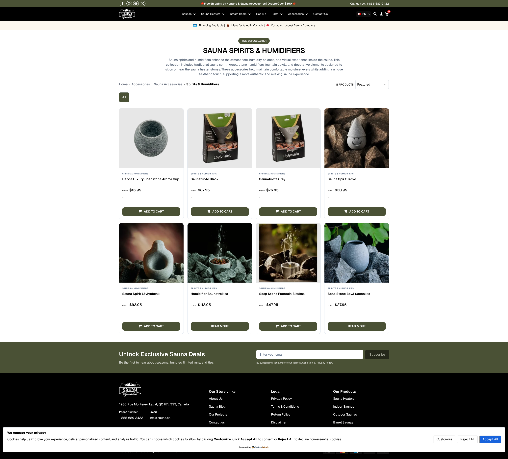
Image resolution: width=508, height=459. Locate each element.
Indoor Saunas (343, 406)
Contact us (217, 422)
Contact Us (320, 14)
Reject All (467, 439)
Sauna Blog (217, 406)
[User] (381, 14)
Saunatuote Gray (272, 179)
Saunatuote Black (204, 179)
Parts (275, 14)
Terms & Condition (303, 362)
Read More (220, 326)
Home (123, 84)
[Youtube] (136, 3)
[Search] (375, 14)
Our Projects (218, 414)
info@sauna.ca (159, 418)
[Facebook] (122, 3)
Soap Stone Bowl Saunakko (349, 294)
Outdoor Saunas (345, 414)
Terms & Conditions (285, 406)
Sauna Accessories (168, 84)
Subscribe (377, 354)
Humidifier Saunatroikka (209, 294)
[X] (142, 3)
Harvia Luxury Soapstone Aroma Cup (150, 179)
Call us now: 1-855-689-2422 (369, 3)
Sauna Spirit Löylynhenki (141, 294)
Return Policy (281, 414)
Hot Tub (261, 14)
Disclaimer (279, 422)
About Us (215, 398)
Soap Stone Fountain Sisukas (282, 294)
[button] (151, 211)
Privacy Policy (324, 362)
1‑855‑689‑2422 (131, 418)
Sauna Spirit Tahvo (342, 179)
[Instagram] (129, 3)
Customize (444, 439)
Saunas (187, 14)
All (124, 97)
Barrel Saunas (343, 422)
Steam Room (238, 14)
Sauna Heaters (211, 14)
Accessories (296, 14)
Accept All (490, 439)
